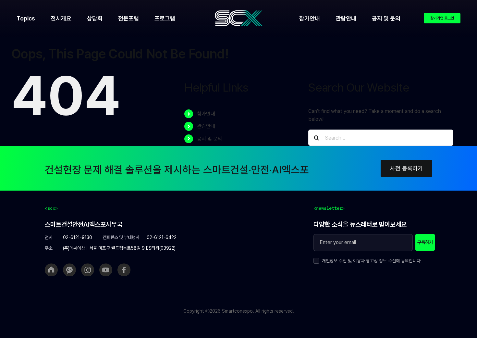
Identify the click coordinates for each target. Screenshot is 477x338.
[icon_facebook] (123, 266)
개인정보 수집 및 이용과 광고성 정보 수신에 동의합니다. (372, 260)
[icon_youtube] (105, 266)
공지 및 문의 (209, 139)
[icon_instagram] (87, 266)
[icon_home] (51, 266)
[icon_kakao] (69, 266)
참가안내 (206, 114)
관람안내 (206, 126)
